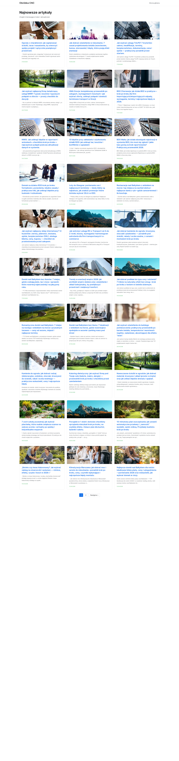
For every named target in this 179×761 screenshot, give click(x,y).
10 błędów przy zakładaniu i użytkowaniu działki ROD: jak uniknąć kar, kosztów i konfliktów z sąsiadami (87, 142)
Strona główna (154, 3)
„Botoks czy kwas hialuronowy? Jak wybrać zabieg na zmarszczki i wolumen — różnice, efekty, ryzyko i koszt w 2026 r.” (41, 470)
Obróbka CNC (26, 3)
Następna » (94, 495)
